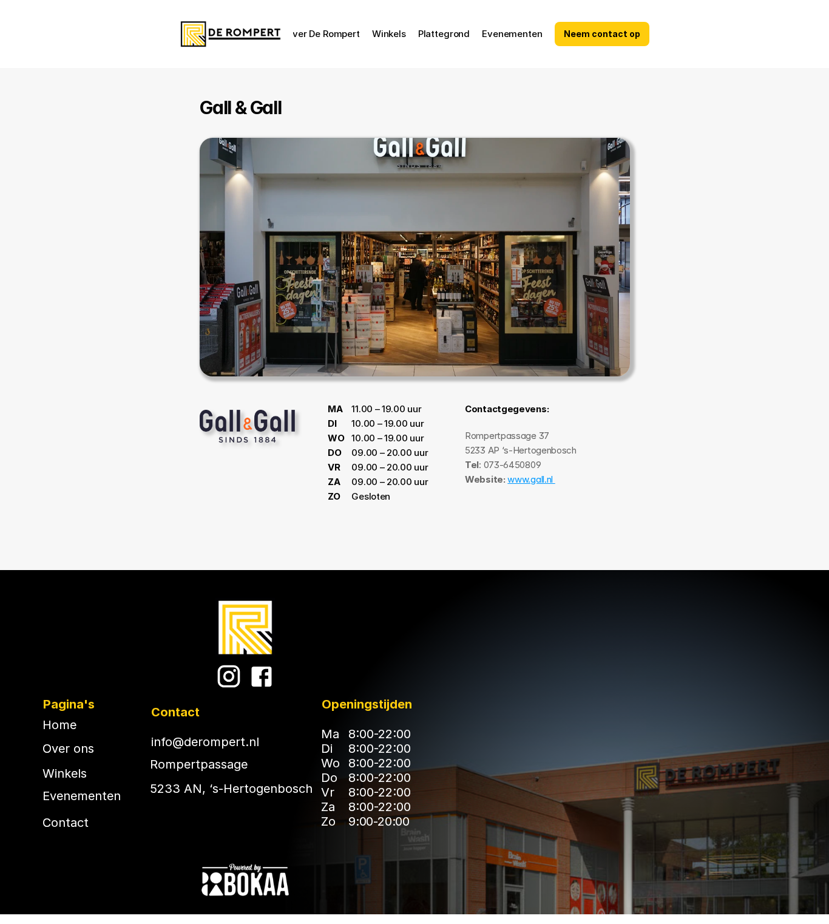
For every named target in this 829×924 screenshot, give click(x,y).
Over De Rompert (322, 33)
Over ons (68, 748)
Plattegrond (444, 33)
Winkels (389, 33)
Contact (65, 822)
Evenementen (512, 33)
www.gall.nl (531, 479)
